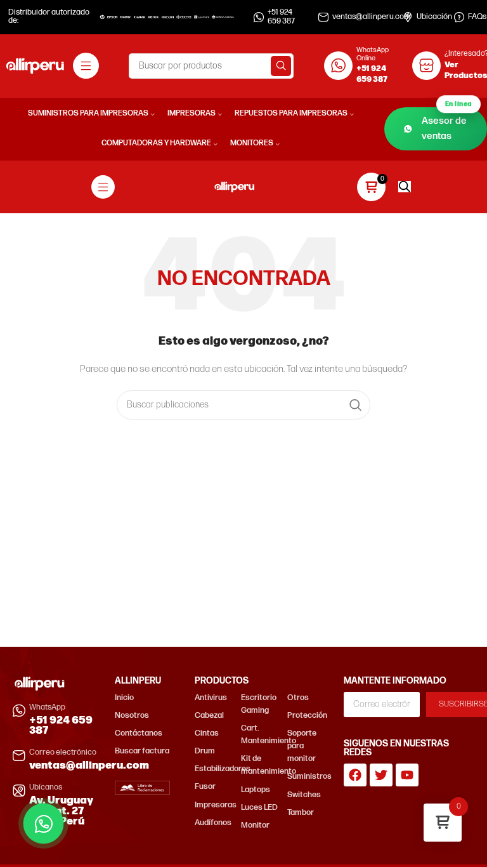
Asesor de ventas (447, 124)
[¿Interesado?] (426, 65)
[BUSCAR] (281, 66)
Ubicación (434, 17)
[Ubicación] (407, 17)
